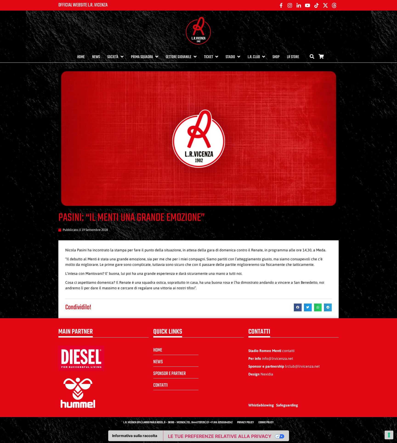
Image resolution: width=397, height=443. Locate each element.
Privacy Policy (245, 422)
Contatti (160, 385)
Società (112, 57)
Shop (276, 57)
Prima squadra (142, 57)
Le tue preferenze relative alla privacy (219, 436)
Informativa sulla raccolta (134, 435)
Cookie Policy (266, 422)
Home (81, 57)
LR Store (293, 57)
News (96, 57)
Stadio (230, 57)
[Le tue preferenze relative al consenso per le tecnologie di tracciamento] (389, 435)
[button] (298, 307)
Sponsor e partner (169, 374)
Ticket (208, 57)
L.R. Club (254, 57)
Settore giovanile (178, 57)
